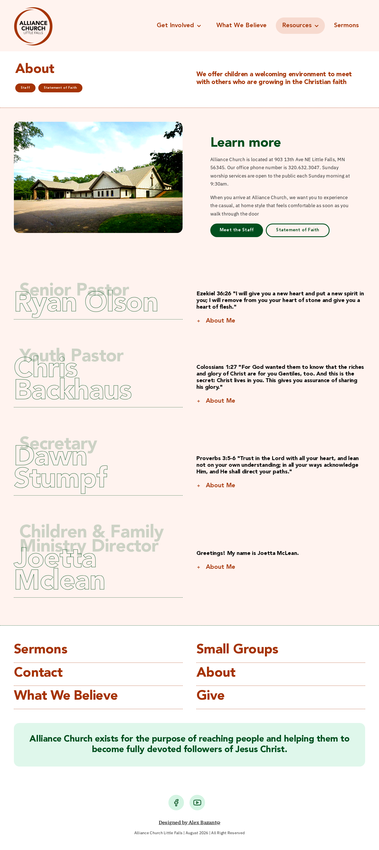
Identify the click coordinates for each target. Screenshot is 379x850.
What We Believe (66, 696)
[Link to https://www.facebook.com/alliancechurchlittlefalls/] (176, 802)
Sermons (40, 650)
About (215, 673)
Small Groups (237, 650)
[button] (280, 321)
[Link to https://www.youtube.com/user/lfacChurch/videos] (197, 802)
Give (210, 696)
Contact (38, 673)
